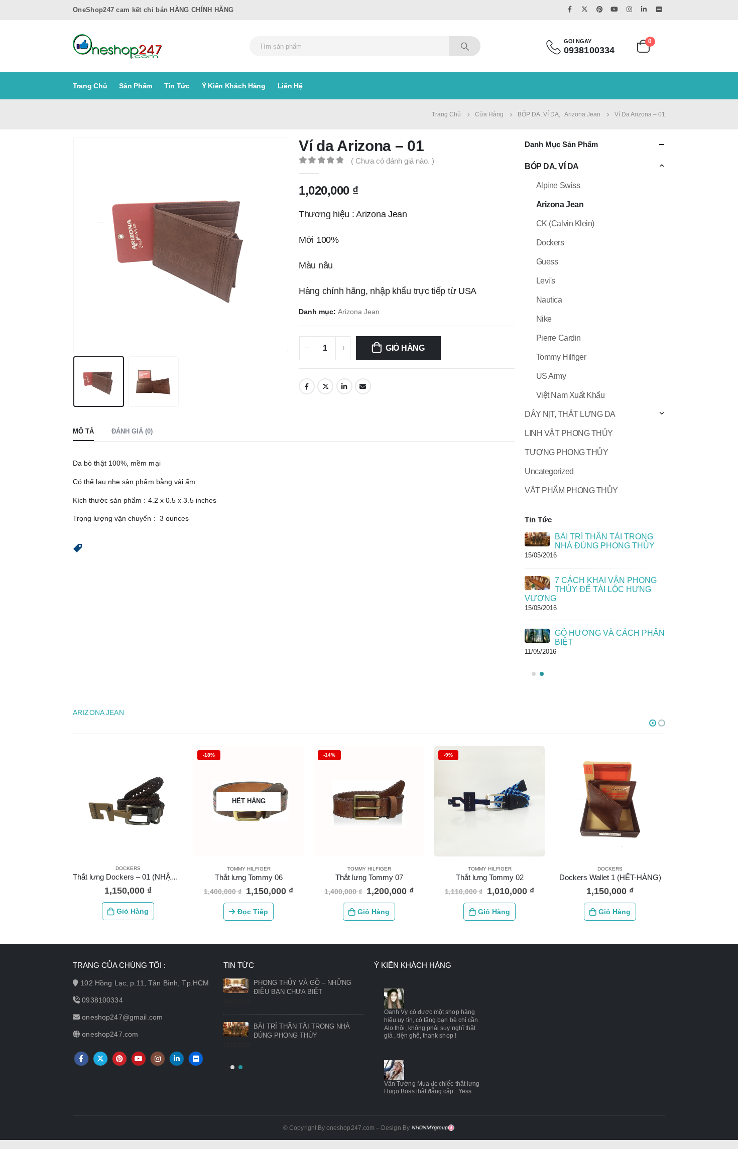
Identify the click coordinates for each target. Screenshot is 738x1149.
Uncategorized (549, 471)
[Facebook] (569, 9)
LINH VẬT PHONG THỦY (569, 433)
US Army (551, 376)
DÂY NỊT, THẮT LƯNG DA (570, 414)
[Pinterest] (599, 9)
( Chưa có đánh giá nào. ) (392, 161)
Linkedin (176, 1058)
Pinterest (119, 1058)
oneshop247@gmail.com (122, 1017)
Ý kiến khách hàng (234, 86)
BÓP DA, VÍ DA (552, 166)
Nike (544, 319)
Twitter (325, 386)
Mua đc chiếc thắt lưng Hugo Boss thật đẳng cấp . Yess (431, 1087)
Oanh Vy (396, 1012)
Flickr (195, 1058)
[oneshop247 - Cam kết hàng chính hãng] (117, 46)
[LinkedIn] (644, 9)
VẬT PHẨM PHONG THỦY (571, 490)
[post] (537, 539)
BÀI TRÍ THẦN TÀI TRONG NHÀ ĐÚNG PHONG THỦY (605, 541)
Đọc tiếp (252, 912)
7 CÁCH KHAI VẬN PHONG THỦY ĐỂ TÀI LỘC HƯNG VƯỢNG (591, 589)
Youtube (138, 1058)
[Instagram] (629, 9)
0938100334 (102, 1000)
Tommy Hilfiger (561, 357)
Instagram (157, 1058)
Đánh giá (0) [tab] (132, 431)
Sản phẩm (135, 86)
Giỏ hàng (405, 348)
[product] (128, 801)
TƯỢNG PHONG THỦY (566, 452)
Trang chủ (90, 86)
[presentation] (75, 244)
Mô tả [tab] (83, 431)
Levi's (545, 280)
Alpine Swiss (558, 185)
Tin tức (177, 86)
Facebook (307, 386)
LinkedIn (344, 386)
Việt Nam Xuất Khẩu (570, 395)
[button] (78, 547)
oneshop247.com (110, 1034)
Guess (547, 261)
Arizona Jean (359, 312)
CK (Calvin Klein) (565, 223)
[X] (584, 9)
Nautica (549, 300)
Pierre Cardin (558, 338)
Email (363, 386)
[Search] (464, 46)
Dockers (550, 242)
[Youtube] (614, 9)
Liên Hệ (290, 86)
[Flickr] (658, 9)
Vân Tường (400, 1083)
